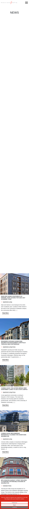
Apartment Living (7, 302)
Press (13, 347)
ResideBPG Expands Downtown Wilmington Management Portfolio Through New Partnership (13, 343)
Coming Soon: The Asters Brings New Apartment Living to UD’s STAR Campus (14, 388)
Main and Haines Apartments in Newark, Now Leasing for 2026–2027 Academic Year (13, 298)
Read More (5, 313)
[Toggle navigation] (27, 3)
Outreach (5, 485)
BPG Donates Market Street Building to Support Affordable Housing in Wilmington (14, 482)
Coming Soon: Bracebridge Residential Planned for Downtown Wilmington (13, 435)
